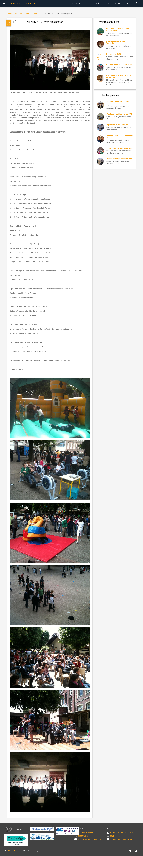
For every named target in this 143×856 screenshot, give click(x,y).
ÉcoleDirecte (17, 829)
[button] (4, 3)
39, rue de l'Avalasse (85, 833)
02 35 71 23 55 (83, 836)
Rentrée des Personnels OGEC (119, 65)
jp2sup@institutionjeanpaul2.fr (121, 839)
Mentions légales (34, 851)
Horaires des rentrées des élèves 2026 (117, 30)
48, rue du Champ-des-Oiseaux (121, 833)
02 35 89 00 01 (115, 836)
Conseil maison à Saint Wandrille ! (115, 42)
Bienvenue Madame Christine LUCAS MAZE (118, 76)
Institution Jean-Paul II (14, 851)
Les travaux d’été (113, 54)
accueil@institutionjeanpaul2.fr (89, 839)
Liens (45, 851)
